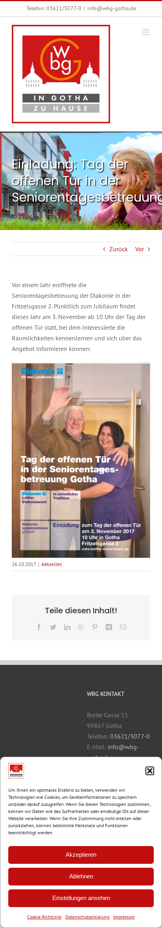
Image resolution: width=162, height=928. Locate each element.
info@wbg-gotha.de (111, 8)
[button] (150, 771)
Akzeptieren (81, 854)
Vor (139, 249)
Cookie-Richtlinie (44, 917)
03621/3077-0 (63, 8)
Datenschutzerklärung (87, 917)
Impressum (124, 917)
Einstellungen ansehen (81, 898)
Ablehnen (81, 876)
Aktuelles (51, 564)
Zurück (118, 249)
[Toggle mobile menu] (146, 32)
